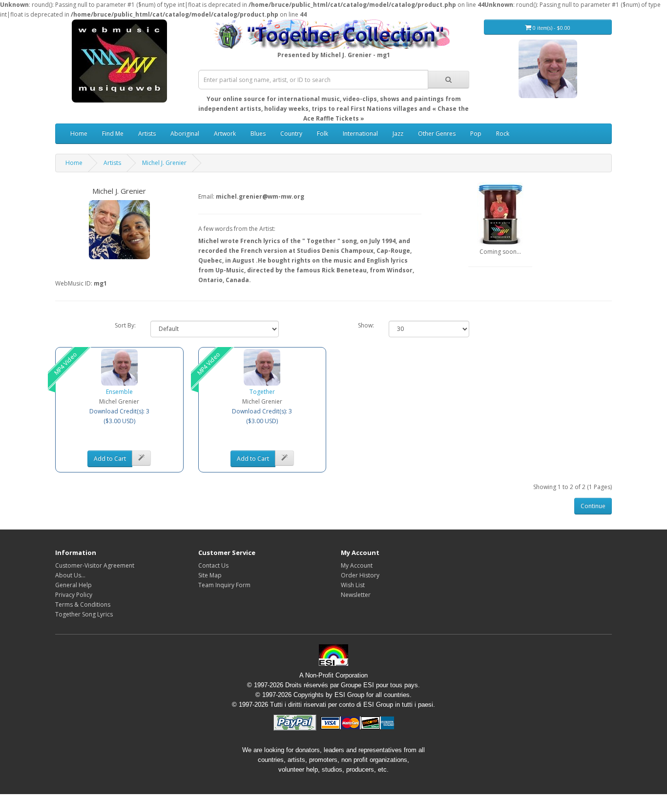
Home (78, 133)
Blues (258, 133)
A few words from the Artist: (236, 229)
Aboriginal (184, 133)
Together (262, 392)
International (360, 133)
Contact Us (213, 565)
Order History (360, 575)
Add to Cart (110, 458)
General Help (73, 585)
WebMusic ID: (73, 283)
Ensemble (119, 392)
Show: (366, 325)
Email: (206, 196)
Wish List (353, 585)
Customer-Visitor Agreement (94, 565)
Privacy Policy (73, 595)
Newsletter (356, 595)
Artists (147, 133)
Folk (322, 133)
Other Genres (437, 133)
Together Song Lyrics (84, 614)
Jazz (398, 133)
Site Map (210, 575)
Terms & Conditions (82, 604)
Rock (502, 133)
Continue (593, 506)
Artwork (225, 133)
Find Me (113, 133)
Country (291, 133)
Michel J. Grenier (164, 163)
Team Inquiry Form (224, 585)
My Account (357, 565)
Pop (475, 133)
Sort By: (125, 325)
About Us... (70, 575)
